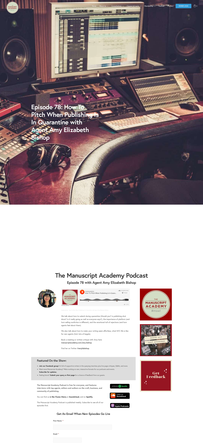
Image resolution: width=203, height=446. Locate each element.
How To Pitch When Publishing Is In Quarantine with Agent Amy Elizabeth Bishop (88, 310)
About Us (102, 6)
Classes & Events (133, 6)
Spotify (89, 397)
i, (58, 397)
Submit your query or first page (62, 375)
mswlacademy (64, 310)
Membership (148, 6)
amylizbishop (84, 348)
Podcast (161, 6)
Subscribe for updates (47, 372)
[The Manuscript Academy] (12, 7)
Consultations (116, 6)
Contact (171, 6)
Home (94, 6)
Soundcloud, (74, 397)
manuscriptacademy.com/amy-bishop (76, 342)
